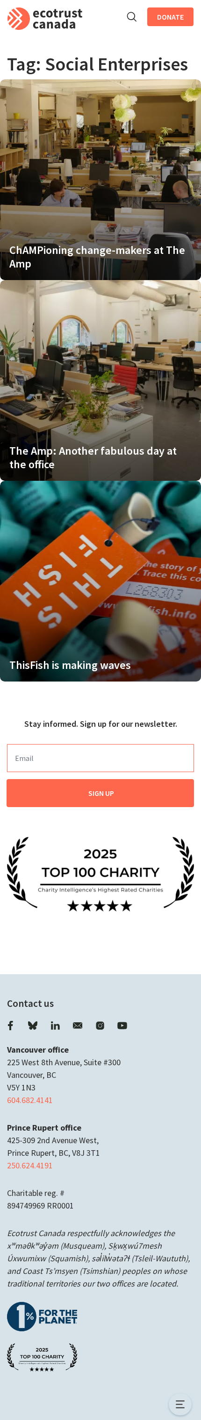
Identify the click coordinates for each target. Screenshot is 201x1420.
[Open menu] (180, 1404)
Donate (170, 16)
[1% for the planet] (42, 1315)
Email (77, 1025)
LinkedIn (55, 1025)
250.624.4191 (30, 1165)
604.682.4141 (30, 1100)
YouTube (122, 1025)
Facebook (10, 1025)
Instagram (100, 1025)
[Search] (131, 17)
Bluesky (32, 1025)
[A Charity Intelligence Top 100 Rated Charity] (100, 873)
